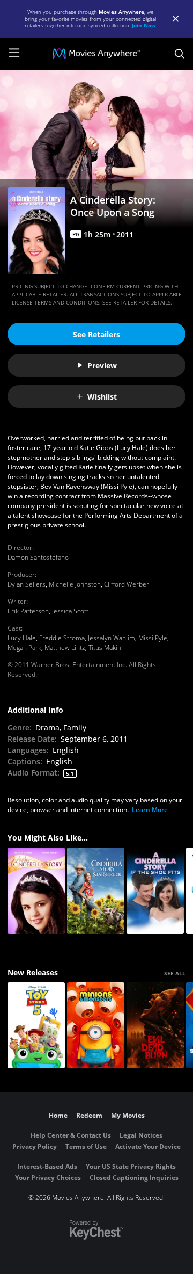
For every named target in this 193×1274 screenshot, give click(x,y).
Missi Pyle (152, 637)
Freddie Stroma (62, 637)
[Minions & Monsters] (95, 1025)
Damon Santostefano (38, 557)
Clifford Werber (126, 584)
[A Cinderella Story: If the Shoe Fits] (155, 891)
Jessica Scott (70, 611)
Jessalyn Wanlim (111, 637)
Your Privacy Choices (48, 1177)
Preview (102, 365)
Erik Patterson (28, 611)
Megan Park (24, 647)
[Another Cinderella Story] (36, 891)
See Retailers (96, 334)
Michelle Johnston (75, 584)
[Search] (179, 54)
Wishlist (102, 397)
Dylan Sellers (27, 584)
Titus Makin (104, 647)
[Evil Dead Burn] (155, 1025)
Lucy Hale (22, 637)
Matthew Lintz (64, 647)
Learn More (150, 809)
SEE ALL (174, 973)
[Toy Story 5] (36, 1025)
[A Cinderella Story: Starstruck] (95, 891)
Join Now (144, 25)
